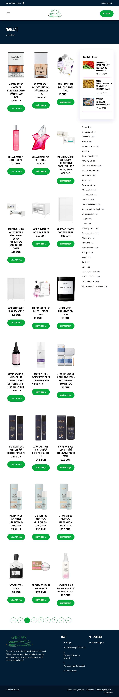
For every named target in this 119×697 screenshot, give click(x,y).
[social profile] (23, 3)
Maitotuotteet (89, 214)
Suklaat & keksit (91, 276)
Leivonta (88, 199)
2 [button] (34, 620)
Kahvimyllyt (89, 161)
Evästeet (90, 689)
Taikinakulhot (90, 281)
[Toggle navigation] (8, 13)
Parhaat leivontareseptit (74, 666)
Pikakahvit (88, 238)
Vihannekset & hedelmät (94, 286)
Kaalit (85, 151)
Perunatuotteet (90, 233)
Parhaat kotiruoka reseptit (72, 656)
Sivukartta (108, 692)
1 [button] (27, 620)
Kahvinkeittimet (90, 170)
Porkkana (87, 242)
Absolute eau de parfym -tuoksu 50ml (65, 87)
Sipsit (86, 262)
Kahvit (86, 180)
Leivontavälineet (91, 204)
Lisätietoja (16, 108)
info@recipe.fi (106, 3)
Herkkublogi (71, 670)
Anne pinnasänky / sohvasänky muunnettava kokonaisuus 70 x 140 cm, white (65, 163)
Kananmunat (89, 194)
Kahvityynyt (88, 185)
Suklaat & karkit (90, 271)
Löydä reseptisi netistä (75, 647)
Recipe (68, 642)
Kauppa (106, 13)
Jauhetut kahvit (90, 146)
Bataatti (86, 127)
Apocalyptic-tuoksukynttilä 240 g (65, 311)
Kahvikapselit (89, 156)
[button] (61, 620)
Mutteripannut (90, 228)
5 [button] (54, 620)
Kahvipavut (88, 175)
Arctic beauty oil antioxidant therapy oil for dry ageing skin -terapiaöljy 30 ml (16, 380)
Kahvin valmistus (91, 165)
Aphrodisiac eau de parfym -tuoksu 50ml (41, 311)
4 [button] (47, 620)
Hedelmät (88, 136)
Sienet (86, 257)
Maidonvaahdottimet (93, 209)
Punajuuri (87, 252)
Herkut (11, 35)
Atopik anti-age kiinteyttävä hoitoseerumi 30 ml (16, 449)
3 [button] (40, 620)
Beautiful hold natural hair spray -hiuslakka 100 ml (66, 588)
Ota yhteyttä (78, 689)
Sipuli (86, 267)
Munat (86, 223)
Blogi (69, 689)
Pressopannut (90, 247)
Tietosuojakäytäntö (104, 689)
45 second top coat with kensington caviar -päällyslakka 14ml (16, 90)
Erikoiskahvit (88, 132)
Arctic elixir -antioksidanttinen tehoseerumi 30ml (41, 377)
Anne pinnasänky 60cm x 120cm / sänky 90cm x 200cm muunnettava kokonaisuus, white (16, 239)
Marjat (86, 218)
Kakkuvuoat (89, 190)
